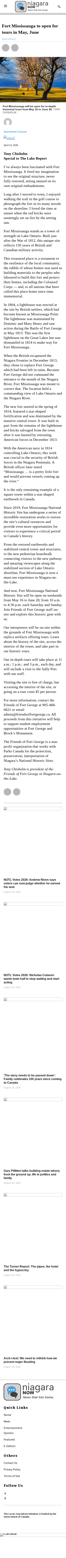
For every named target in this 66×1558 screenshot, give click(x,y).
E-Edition (9, 1446)
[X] (5, 1497)
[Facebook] (5, 1492)
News (7, 1421)
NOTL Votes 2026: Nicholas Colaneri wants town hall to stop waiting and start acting (31, 979)
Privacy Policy (12, 1469)
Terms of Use (12, 1476)
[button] (5, 47)
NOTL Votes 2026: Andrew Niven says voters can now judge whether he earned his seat (32, 883)
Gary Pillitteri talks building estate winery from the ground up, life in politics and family (32, 1174)
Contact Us (10, 1463)
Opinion (9, 1433)
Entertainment (13, 1428)
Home (7, 1415)
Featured (9, 1439)
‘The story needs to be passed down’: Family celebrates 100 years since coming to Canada (33, 1079)
